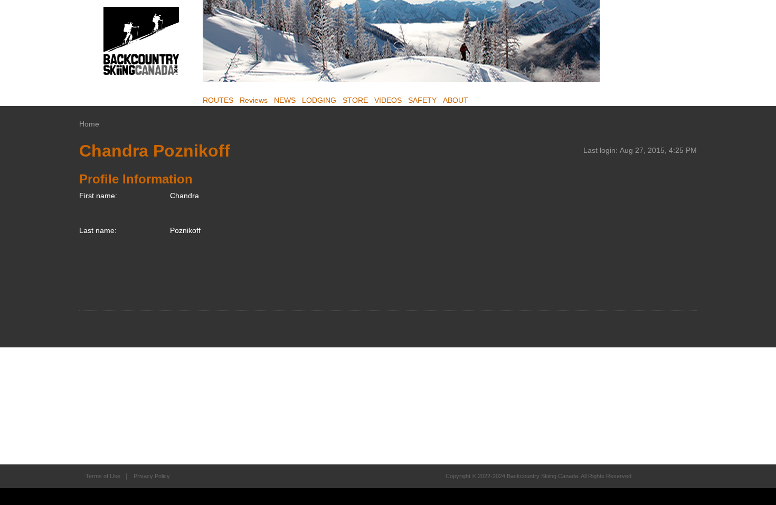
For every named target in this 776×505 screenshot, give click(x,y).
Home (89, 124)
